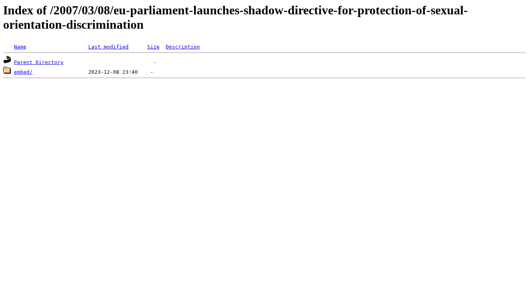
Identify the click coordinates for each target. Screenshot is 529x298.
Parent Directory (39, 62)
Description (183, 47)
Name (20, 47)
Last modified (108, 47)
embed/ (23, 72)
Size (153, 47)
